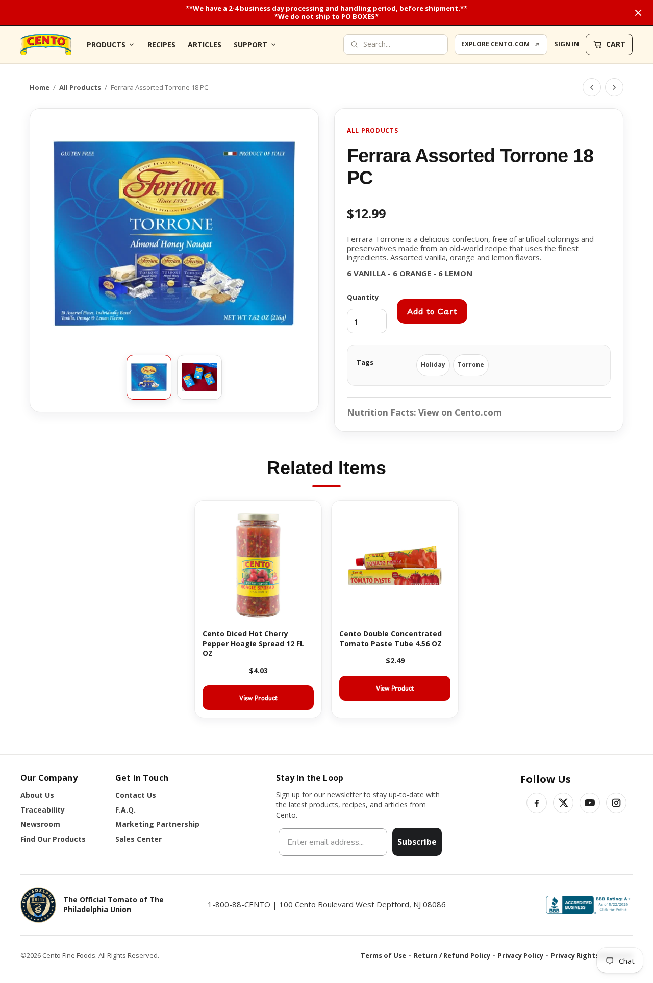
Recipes (161, 45)
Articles (204, 45)
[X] (563, 803)
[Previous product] (592, 87)
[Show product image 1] (149, 377)
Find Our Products (53, 839)
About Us (37, 795)
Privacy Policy (520, 955)
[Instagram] (616, 803)
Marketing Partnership (157, 824)
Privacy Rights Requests (592, 955)
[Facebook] (536, 803)
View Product (258, 697)
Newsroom (40, 824)
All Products (80, 87)
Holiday (433, 364)
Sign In (566, 43)
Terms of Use (383, 955)
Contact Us (135, 795)
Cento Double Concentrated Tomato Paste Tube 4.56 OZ (390, 638)
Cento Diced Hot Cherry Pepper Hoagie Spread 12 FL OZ (253, 643)
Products (106, 45)
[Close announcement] (638, 12)
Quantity (363, 297)
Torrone (471, 364)
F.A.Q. (125, 810)
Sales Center (138, 839)
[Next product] (614, 87)
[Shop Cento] (45, 44)
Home (39, 87)
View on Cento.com (460, 413)
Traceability (42, 810)
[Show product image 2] (199, 377)
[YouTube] (590, 803)
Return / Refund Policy (452, 955)
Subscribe (417, 841)
